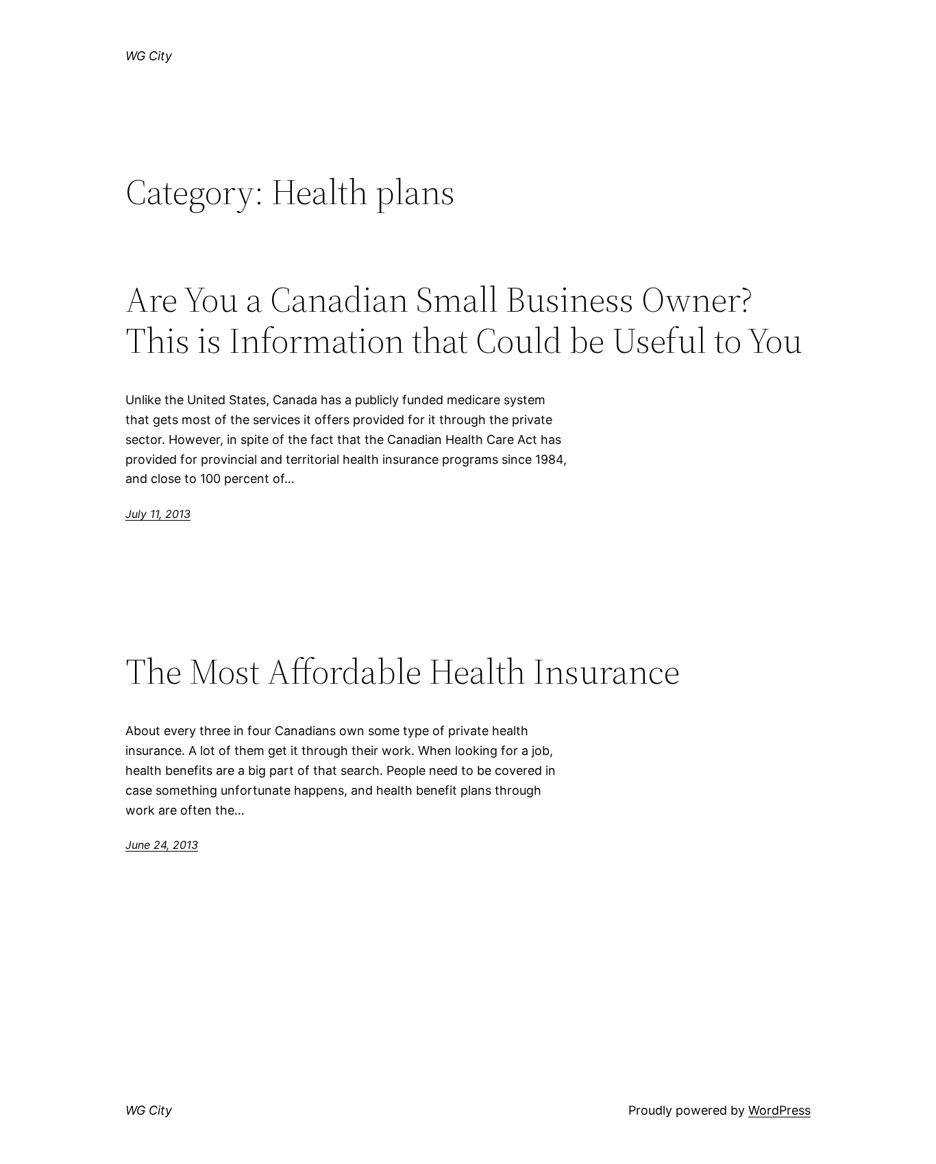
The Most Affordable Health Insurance (402, 671)
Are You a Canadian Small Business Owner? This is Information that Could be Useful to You (463, 320)
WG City (148, 56)
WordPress (779, 1110)
